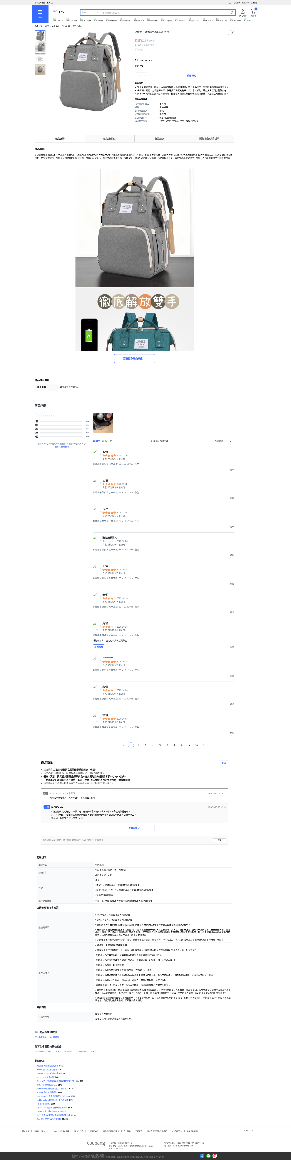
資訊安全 (139, 1131)
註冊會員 (237, 3)
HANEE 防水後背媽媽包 (47, 1092)
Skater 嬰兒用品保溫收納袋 (48, 1070)
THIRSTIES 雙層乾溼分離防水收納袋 (52, 1108)
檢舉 (219, 840)
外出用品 (55, 26)
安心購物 (127, 1131)
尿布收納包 (77, 26)
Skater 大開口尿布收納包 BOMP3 (50, 1111)
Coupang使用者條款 (61, 1131)
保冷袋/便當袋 (40, 1037)
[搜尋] (232, 12)
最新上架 (107, 441)
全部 (84, 13)
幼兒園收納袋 (82, 1052)
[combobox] (223, 441)
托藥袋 (93, 1052)
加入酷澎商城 (176, 1131)
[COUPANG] (96, 1144)
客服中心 (245, 3)
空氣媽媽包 (39, 1052)
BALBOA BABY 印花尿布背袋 (49, 1119)
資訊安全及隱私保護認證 (157, 1131)
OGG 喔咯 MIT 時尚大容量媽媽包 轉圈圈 (53, 1115)
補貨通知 (191, 75)
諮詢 (223, 763)
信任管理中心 (93, 1131)
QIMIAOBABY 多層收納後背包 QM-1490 (53, 1096)
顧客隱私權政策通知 (111, 1131)
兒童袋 (58, 1052)
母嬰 (47, 26)
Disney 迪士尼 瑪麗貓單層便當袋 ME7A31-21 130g (58, 1081)
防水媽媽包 (69, 1052)
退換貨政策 (78, 1131)
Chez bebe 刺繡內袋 (45, 1077)
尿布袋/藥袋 (54, 1037)
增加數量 (145, 77)
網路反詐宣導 (192, 1131)
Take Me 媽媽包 (43, 1104)
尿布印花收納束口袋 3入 (47, 1085)
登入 (230, 3)
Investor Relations (41, 1131)
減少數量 (145, 74)
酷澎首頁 (38, 26)
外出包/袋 (66, 26)
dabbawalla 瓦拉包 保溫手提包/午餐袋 (52, 1089)
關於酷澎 (25, 1131)
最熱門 (96, 441)
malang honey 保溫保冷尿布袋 (49, 1073)
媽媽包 (50, 1052)
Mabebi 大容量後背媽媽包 (47, 1066)
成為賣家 (254, 3)
